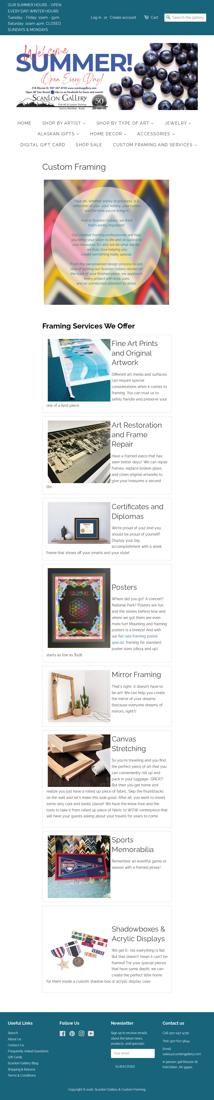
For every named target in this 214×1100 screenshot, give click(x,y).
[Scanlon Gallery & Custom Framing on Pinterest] (72, 1035)
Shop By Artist (62, 123)
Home (24, 123)
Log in (96, 17)
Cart (154, 17)
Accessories (154, 133)
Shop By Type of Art (124, 123)
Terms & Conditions (22, 1075)
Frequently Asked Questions (28, 1051)
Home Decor (106, 133)
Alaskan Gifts (57, 133)
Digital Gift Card (42, 144)
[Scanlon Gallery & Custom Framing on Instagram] (81, 1035)
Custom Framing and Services (153, 144)
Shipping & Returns (21, 1069)
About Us (14, 1039)
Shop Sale (89, 144)
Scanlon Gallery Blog (23, 1063)
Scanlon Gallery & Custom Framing (120, 1089)
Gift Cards (15, 1057)
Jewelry (176, 123)
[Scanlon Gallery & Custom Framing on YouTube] (91, 1035)
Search (13, 1033)
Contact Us (16, 1045)
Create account (123, 17)
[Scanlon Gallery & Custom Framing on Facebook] (63, 1035)
